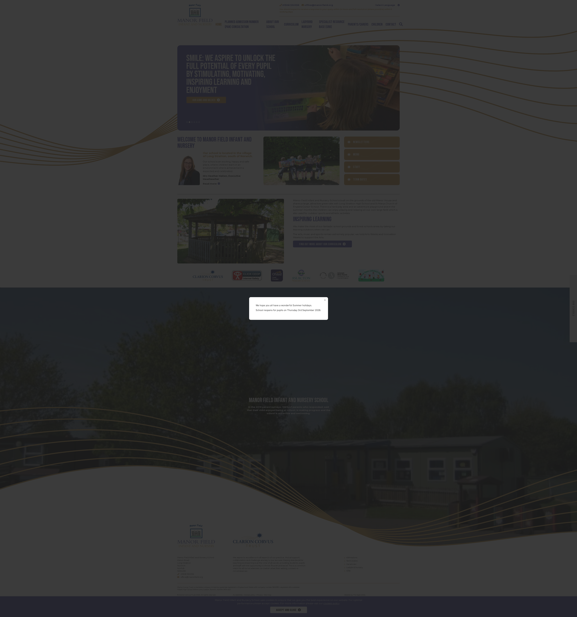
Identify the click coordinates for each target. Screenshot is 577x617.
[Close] (325, 300)
